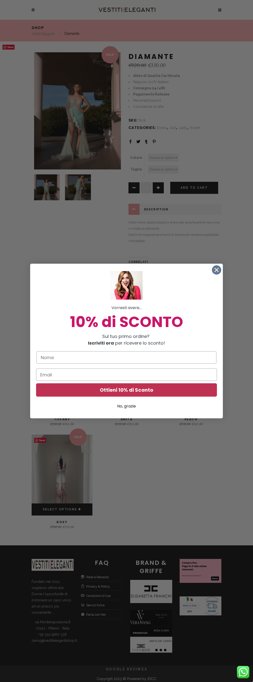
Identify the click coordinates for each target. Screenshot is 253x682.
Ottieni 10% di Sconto (126, 390)
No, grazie (126, 406)
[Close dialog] (216, 270)
